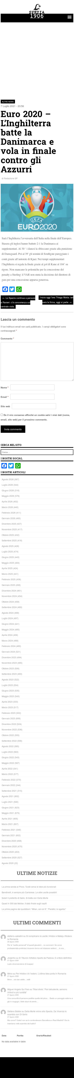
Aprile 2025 (7, 568)
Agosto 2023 (8, 679)
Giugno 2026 (8, 490)
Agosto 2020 (8, 863)
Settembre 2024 (9, 607)
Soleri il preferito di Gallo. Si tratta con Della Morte (25, 897)
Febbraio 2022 (8, 779)
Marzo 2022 (7, 774)
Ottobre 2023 (8, 668)
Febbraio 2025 (8, 579)
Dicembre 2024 (9, 590)
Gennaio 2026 (8, 518)
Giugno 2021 (8, 807)
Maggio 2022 (8, 762)
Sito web (5, 406)
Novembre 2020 (9, 846)
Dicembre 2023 (9, 657)
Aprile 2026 (7, 501)
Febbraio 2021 (8, 829)
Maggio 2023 (8, 696)
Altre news (8, 101)
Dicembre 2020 (9, 840)
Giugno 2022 (8, 757)
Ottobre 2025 (8, 534)
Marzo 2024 (7, 640)
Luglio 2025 (7, 551)
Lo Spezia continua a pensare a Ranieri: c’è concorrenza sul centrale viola (18, 302)
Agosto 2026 (8, 479)
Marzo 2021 (7, 824)
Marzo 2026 (7, 507)
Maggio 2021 (8, 812)
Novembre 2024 (9, 596)
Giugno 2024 (8, 623)
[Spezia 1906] (37, 19)
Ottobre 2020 (8, 851)
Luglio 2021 (7, 801)
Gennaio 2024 (8, 651)
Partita (20, 1035)
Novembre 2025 (9, 529)
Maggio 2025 (8, 562)
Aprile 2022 (7, 768)
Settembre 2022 (9, 740)
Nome (4, 387)
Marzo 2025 (7, 573)
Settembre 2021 (9, 790)
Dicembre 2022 (9, 724)
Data (4, 1035)
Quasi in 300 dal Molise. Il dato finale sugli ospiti (24, 903)
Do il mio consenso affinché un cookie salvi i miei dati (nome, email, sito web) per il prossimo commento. (35, 417)
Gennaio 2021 (8, 835)
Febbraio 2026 (8, 512)
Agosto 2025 (8, 546)
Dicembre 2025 (9, 523)
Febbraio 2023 (8, 712)
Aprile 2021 (7, 818)
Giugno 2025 (8, 557)
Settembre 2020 (9, 857)
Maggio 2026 (8, 495)
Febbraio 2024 (8, 646)
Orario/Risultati (43, 1035)
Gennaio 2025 (8, 584)
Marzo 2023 (7, 707)
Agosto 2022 (8, 746)
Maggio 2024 (8, 629)
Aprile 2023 (7, 701)
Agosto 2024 (8, 612)
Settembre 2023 (9, 673)
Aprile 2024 (7, 634)
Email (4, 396)
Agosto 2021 (8, 796)
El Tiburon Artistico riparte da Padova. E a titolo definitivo (45, 957)
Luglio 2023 (7, 685)
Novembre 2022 (9, 729)
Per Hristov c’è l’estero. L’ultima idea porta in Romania (41, 973)
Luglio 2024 (7, 618)
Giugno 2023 (8, 690)
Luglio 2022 (7, 751)
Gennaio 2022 (8, 785)
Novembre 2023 (9, 662)
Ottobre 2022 (8, 735)
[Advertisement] (37, 59)
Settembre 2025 (9, 540)
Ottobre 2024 (8, 601)
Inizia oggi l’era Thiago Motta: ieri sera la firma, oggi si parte (56, 300)
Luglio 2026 (7, 484)
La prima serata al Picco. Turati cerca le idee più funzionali (29, 886)
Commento (7, 338)
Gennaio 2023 (8, 718)
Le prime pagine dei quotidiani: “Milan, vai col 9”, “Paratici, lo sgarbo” (34, 909)
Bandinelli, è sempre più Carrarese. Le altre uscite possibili (29, 892)
